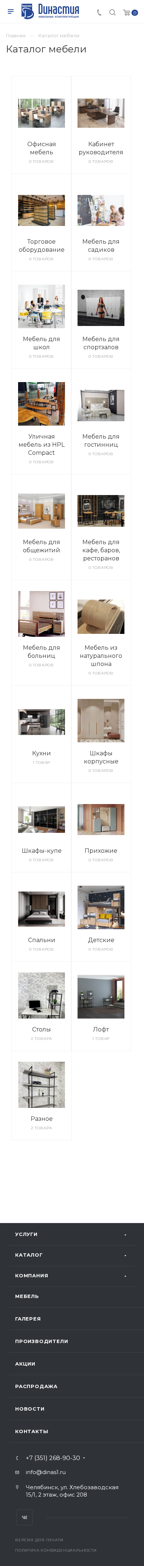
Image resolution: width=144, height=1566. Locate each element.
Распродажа (36, 1386)
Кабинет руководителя (101, 148)
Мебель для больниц (41, 651)
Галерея (28, 1319)
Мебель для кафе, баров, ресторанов (101, 550)
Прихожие (101, 850)
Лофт (101, 1029)
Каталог (29, 1255)
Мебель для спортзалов (101, 343)
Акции (25, 1364)
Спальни (41, 940)
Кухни (41, 753)
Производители (41, 1341)
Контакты (31, 1431)
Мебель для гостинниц (101, 440)
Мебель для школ (41, 343)
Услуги (26, 1234)
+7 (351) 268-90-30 (53, 1458)
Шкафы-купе (42, 850)
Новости (30, 1409)
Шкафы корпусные (101, 757)
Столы (41, 1029)
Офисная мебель (41, 148)
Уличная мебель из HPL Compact (41, 444)
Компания (31, 1275)
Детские (101, 940)
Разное (42, 1118)
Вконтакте (24, 1517)
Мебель (27, 1296)
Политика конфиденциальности (56, 1550)
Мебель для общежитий (41, 546)
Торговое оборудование (42, 245)
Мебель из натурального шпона (101, 655)
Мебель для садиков (101, 245)
